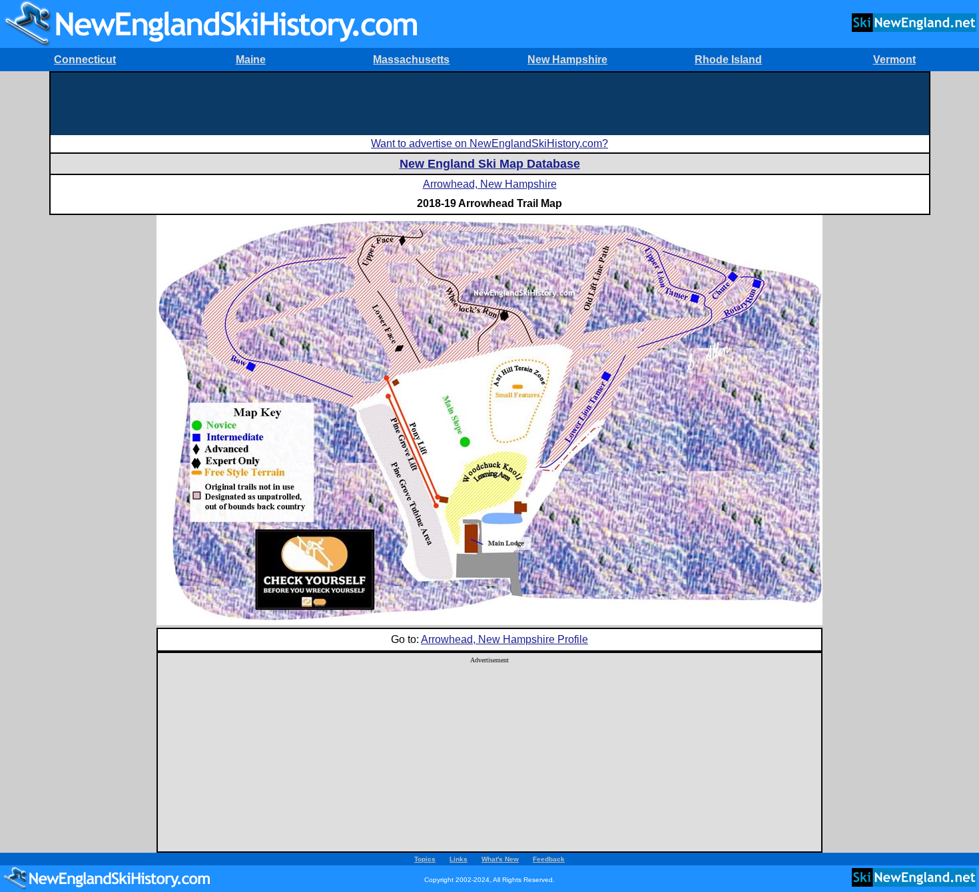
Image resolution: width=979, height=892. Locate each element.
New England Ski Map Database (490, 163)
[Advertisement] (489, 102)
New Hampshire (567, 59)
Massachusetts (411, 59)
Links (459, 859)
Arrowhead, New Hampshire (490, 184)
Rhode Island (728, 59)
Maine (251, 59)
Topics (425, 859)
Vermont (894, 59)
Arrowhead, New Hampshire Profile (504, 639)
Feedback (549, 859)
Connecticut (85, 59)
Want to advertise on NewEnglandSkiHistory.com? (489, 143)
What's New (500, 859)
